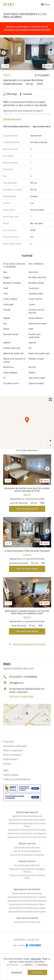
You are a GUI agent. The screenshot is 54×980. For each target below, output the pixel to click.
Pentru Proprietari (12, 755)
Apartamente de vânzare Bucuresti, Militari (27, 820)
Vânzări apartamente (27, 812)
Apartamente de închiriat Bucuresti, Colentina (27, 897)
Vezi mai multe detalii (27, 508)
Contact (7, 763)
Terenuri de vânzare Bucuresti (27, 865)
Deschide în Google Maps (21, 696)
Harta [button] (48, 66)
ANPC (6, 770)
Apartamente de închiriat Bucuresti (27, 893)
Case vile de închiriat (27, 918)
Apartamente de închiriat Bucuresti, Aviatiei (27, 908)
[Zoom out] (50, 445)
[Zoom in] (50, 441)
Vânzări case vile (27, 843)
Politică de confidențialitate (16, 779)
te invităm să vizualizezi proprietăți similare (27, 29)
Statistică (28, 964)
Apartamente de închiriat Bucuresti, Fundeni (27, 911)
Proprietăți (8, 741)
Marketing (42, 964)
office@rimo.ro (16, 683)
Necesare (14, 964)
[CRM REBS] (33, 945)
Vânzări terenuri (27, 861)
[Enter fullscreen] (50, 399)
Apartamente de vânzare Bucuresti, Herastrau (27, 837)
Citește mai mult (12, 119)
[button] (4, 53)
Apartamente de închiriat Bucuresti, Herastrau (27, 901)
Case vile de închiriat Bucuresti (27, 922)
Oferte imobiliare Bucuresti (16, 126)
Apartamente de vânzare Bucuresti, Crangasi (27, 830)
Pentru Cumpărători (13, 750)
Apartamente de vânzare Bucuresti (27, 816)
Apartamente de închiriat (27, 889)
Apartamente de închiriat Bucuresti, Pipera (27, 904)
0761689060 (30, 676)
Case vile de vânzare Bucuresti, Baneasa (27, 855)
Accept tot (37, 972)
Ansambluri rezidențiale (15, 746)
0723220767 (15, 676)
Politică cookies (10, 775)
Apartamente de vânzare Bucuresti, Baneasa (27, 833)
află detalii (36, 959)
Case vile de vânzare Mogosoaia (27, 851)
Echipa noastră (10, 759)
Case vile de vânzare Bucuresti (27, 847)
